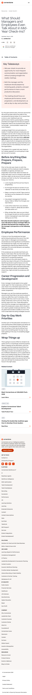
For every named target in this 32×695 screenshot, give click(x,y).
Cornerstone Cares (6, 631)
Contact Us (4, 458)
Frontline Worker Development (9, 570)
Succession (4, 494)
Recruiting (4, 491)
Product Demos (5, 658)
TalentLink (4, 524)
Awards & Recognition (7, 646)
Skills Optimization (6, 482)
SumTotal (4, 521)
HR (2, 500)
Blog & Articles (5, 664)
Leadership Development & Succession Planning (14, 561)
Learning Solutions (6, 503)
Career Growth (13, 11)
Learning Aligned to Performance (10, 552)
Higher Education (6, 600)
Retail (3, 603)
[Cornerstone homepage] (16, 439)
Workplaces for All (6, 579)
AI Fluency (4, 558)
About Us (3, 625)
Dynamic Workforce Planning (9, 567)
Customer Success (6, 619)
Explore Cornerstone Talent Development (14, 402)
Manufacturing (5, 597)
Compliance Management (8, 555)
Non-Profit (4, 606)
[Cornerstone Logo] (7, 3)
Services (3, 530)
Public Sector (5, 585)
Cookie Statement (7, 684)
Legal (3, 676)
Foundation (4, 628)
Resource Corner (6, 655)
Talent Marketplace (6, 488)
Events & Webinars (6, 661)
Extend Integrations (6, 533)
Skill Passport (5, 527)
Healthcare (4, 591)
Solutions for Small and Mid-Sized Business (13, 543)
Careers (3, 637)
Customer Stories (6, 622)
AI (2, 473)
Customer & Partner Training (9, 576)
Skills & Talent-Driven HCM (8, 546)
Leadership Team (6, 616)
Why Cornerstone (6, 613)
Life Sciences (5, 594)
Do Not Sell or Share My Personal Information (14, 692)
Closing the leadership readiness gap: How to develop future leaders (15, 417)
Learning (3, 506)
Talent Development (6, 485)
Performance (5, 497)
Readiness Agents (6, 476)
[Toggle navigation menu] (28, 3)
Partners (3, 640)
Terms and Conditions (8, 688)
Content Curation (6, 564)
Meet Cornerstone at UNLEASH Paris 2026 (14, 369)
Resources (4, 11)
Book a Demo (7, 450)
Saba (2, 518)
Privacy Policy (6, 680)
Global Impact (5, 643)
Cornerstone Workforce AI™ (8, 470)
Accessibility (4, 649)
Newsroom (4, 634)
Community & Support (7, 460)
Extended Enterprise (7, 509)
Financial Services (6, 588)
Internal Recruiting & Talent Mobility (11, 573)
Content (3, 512)
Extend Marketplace (6, 536)
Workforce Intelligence (7, 479)
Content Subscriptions (7, 515)
